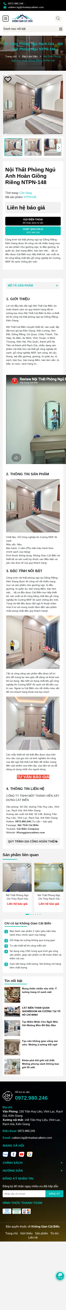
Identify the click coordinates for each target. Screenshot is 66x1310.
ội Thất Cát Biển (29, 825)
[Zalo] (5, 1154)
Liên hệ (33, 1237)
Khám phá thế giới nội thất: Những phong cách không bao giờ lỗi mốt (40, 1064)
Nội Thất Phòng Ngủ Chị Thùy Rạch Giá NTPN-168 (48, 897)
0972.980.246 (31, 1098)
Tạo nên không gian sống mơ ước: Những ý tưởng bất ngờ (40, 1043)
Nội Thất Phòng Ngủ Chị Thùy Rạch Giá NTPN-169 (17, 897)
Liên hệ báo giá (17, 903)
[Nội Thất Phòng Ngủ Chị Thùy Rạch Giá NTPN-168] (48, 877)
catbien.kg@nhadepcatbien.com (32, 1137)
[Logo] (36, 18)
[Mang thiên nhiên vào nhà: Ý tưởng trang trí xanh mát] (12, 994)
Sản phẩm (41, 1233)
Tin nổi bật (13, 981)
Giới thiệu (26, 1233)
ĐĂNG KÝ (54, 1193)
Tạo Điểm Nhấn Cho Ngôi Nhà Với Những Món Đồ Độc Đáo (40, 1023)
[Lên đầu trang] (58, 1288)
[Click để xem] (33, 104)
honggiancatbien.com (31, 832)
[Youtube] (21, 1154)
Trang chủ (11, 1233)
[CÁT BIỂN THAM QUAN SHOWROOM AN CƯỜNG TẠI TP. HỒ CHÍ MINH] (12, 1011)
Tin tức (54, 1233)
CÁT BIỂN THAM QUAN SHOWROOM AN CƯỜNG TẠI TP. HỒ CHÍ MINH (41, 1011)
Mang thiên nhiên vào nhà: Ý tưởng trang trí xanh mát (39, 990)
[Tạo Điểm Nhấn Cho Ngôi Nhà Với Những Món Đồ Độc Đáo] (12, 1027)
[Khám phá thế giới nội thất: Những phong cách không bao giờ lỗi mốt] (12, 1066)
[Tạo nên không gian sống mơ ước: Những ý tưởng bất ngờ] (12, 1047)
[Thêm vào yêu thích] (7, 79)
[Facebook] (13, 1154)
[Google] (30, 1154)
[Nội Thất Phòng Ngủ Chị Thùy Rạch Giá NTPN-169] (17, 877)
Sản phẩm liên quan (21, 855)
